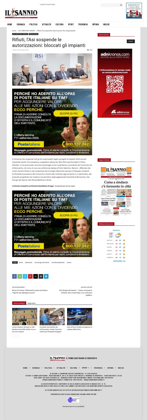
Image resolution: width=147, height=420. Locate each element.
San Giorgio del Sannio (42, 262)
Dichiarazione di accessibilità (73, 406)
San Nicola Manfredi (58, 262)
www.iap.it (98, 390)
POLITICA (15, 324)
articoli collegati (19, 303)
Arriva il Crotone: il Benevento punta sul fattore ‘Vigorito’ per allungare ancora (29, 291)
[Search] (121, 5)
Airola (21, 262)
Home (14, 31)
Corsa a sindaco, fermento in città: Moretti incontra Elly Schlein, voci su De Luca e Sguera (24, 329)
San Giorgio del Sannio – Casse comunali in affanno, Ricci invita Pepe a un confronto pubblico (75, 292)
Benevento (28, 262)
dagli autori (32, 303)
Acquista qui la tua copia (65, 186)
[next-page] (17, 336)
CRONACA (70, 324)
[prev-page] (13, 336)
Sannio (69, 262)
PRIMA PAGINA (34, 34)
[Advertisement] (81, 13)
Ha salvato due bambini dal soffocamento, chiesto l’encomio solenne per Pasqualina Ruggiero (51, 329)
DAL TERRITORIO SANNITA (26, 31)
